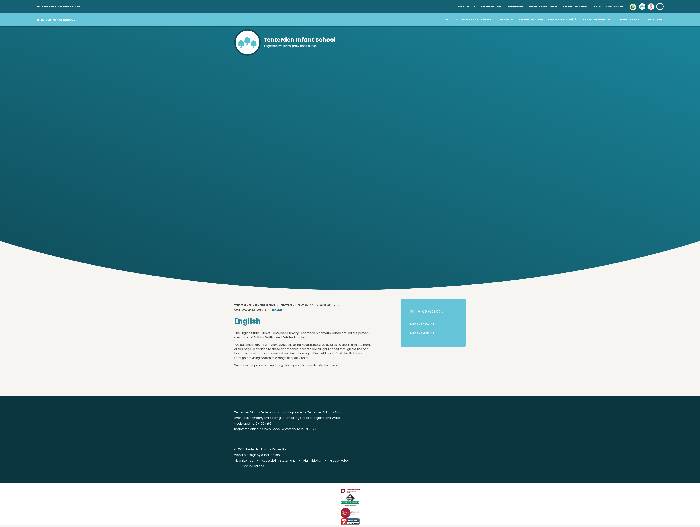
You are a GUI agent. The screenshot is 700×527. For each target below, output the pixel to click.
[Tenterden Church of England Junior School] (651, 6)
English (277, 309)
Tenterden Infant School (297, 305)
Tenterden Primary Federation (254, 305)
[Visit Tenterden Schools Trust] (633, 6)
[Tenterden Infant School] (642, 6)
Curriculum (328, 305)
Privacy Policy (339, 460)
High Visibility (312, 460)
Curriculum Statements (250, 309)
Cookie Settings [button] (253, 466)
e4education (270, 455)
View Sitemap (244, 460)
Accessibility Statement (278, 460)
